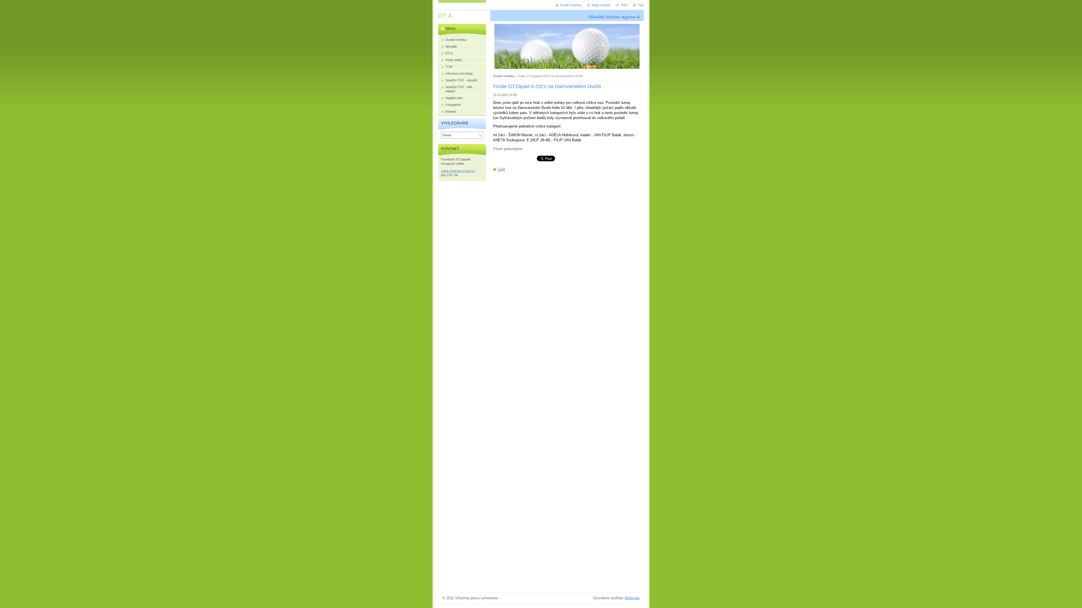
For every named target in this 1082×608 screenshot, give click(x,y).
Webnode (632, 598)
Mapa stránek (601, 5)
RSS (624, 5)
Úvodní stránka (503, 76)
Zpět (501, 169)
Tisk (641, 5)
